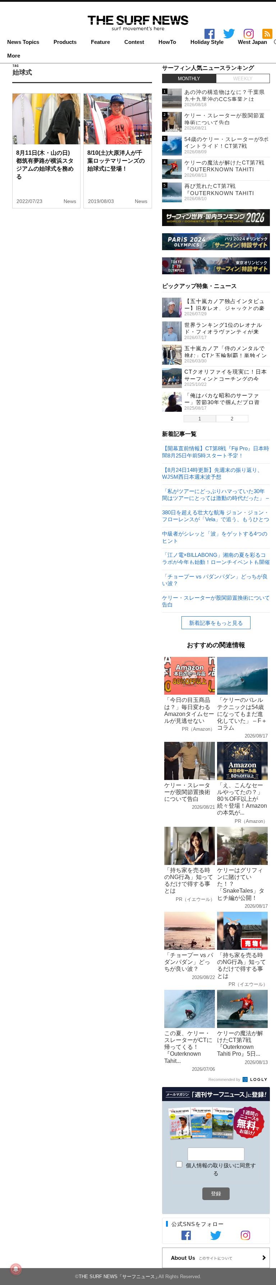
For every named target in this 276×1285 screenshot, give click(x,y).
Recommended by (225, 1079)
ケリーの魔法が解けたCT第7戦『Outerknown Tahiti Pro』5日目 (224, 169)
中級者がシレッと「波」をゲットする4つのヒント (214, 537)
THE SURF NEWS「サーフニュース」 (119, 1276)
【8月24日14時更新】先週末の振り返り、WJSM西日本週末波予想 (212, 473)
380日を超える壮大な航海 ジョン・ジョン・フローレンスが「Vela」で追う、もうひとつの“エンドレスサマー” (215, 515)
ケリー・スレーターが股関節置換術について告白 (216, 601)
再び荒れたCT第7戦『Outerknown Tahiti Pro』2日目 (219, 193)
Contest (134, 42)
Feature (100, 42)
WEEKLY (243, 78)
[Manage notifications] (16, 1269)
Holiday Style (207, 42)
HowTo (167, 42)
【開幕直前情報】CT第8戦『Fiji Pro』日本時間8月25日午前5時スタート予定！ (215, 451)
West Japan (252, 42)
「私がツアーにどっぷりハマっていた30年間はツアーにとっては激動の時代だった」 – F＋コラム (215, 494)
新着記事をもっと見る (216, 623)
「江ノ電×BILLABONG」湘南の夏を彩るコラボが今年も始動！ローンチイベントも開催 (216, 558)
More (13, 56)
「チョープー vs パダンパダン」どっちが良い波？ (215, 579)
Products (65, 42)
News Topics (23, 42)
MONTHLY (189, 78)
